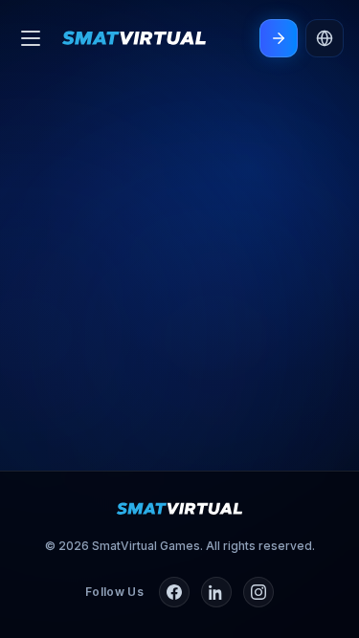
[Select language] (324, 38)
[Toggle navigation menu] (30, 38)
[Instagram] (258, 592)
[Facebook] (174, 592)
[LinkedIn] (216, 592)
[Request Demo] (278, 38)
